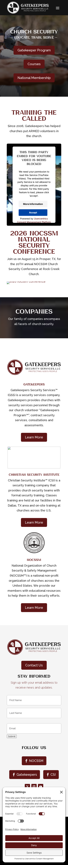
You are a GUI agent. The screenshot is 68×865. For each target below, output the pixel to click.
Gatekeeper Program (34, 50)
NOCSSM (36, 761)
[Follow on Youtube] (40, 786)
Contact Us (34, 665)
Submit (11, 736)
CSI (53, 775)
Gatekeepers (27, 775)
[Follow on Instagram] (34, 786)
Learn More (34, 437)
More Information (33, 204)
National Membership (34, 78)
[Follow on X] (27, 786)
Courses (34, 64)
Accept (33, 212)
